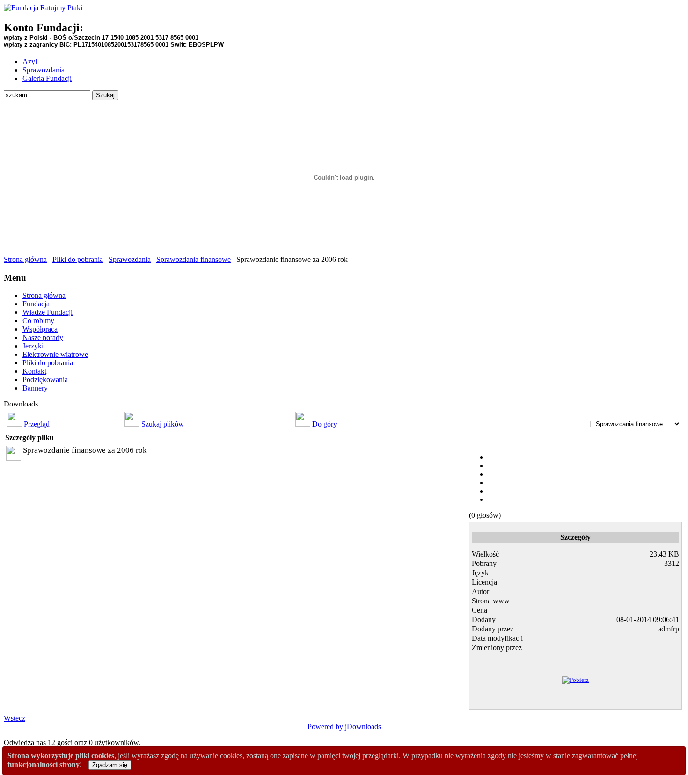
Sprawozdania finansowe (193, 259)
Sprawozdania (130, 259)
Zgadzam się (109, 764)
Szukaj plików (162, 424)
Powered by (326, 727)
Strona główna (25, 259)
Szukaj (105, 95)
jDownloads (363, 727)
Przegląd (37, 424)
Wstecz (14, 718)
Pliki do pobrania (77, 259)
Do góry (324, 424)
